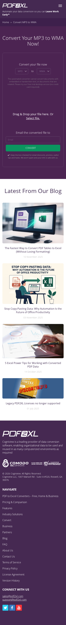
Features (7, 508)
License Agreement (13, 574)
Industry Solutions (12, 514)
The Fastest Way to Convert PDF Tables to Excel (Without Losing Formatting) (33, 249)
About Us (7, 550)
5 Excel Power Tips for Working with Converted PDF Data (33, 364)
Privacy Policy (9, 568)
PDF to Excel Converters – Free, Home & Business (30, 496)
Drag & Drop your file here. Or (33, 116)
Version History (11, 580)
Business (7, 526)
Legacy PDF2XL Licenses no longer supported (33, 403)
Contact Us (8, 556)
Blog (4, 538)
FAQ (4, 544)
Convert (30, 147)
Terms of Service (11, 562)
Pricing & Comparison (14, 502)
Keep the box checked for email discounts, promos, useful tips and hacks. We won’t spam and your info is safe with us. (33, 156)
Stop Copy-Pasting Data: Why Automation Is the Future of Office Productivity (33, 310)
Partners (7, 532)
